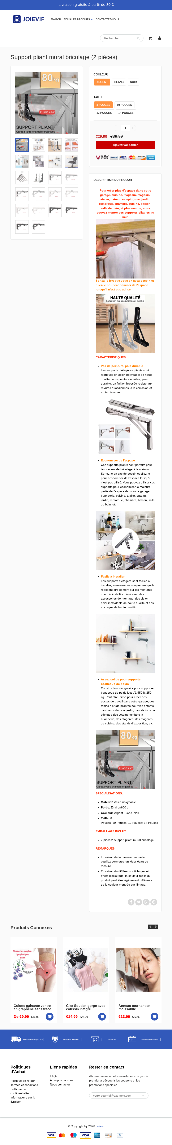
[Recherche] (138, 38)
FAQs (53, 1076)
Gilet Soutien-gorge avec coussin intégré (76, 1007)
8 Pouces (103, 104)
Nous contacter (60, 1084)
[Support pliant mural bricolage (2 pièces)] (46, 103)
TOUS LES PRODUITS (77, 19)
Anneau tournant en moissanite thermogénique (125, 1007)
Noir (133, 82)
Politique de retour (22, 1080)
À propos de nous (61, 1080)
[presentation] (150, 927)
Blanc (119, 82)
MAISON (56, 19)
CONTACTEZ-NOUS (107, 19)
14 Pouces (126, 112)
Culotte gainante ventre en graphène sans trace (23, 1007)
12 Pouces (104, 112)
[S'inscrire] (143, 1095)
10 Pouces (124, 104)
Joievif (100, 1126)
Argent (102, 82)
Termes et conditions (24, 1085)
